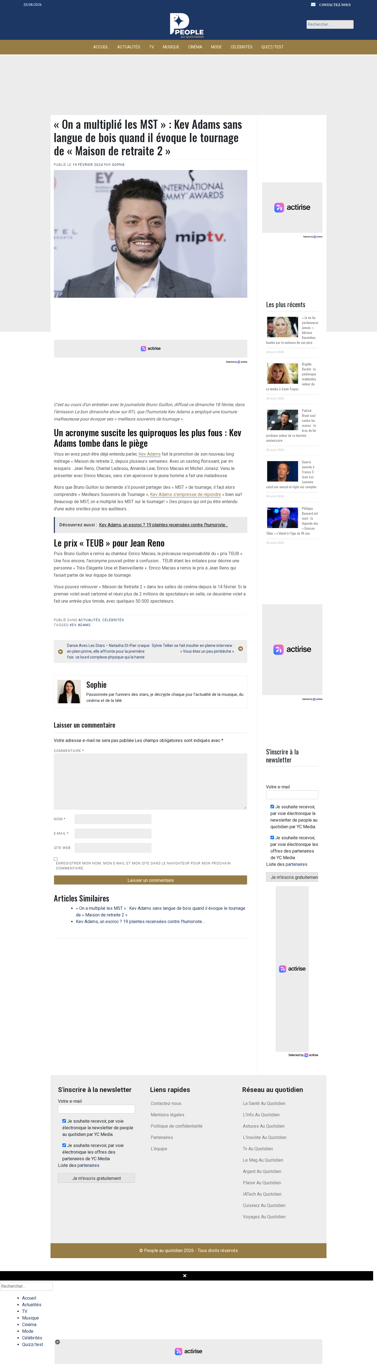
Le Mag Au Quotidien (263, 1160)
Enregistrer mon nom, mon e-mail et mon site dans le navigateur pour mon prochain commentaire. (143, 865)
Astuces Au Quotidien (264, 1126)
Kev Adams (150, 454)
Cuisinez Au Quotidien (264, 1205)
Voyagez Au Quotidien (264, 1216)
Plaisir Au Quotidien (262, 1182)
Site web (62, 848)
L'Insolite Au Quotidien (264, 1137)
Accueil (100, 47)
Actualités (128, 47)
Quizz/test (272, 47)
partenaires (296, 864)
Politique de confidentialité (177, 1126)
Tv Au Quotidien (258, 1148)
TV (151, 47)
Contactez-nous (335, 5)
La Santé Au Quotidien (264, 1103)
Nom (59, 819)
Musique (171, 47)
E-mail (61, 833)
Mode (216, 47)
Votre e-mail (278, 787)
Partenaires (162, 1137)
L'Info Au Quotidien (261, 1114)
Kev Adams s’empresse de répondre (185, 494)
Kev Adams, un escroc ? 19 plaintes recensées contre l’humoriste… (140, 921)
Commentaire (69, 751)
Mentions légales (167, 1114)
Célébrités (242, 47)
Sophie (118, 165)
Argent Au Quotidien (262, 1171)
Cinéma (195, 47)
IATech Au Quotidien (262, 1194)
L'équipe (159, 1148)
